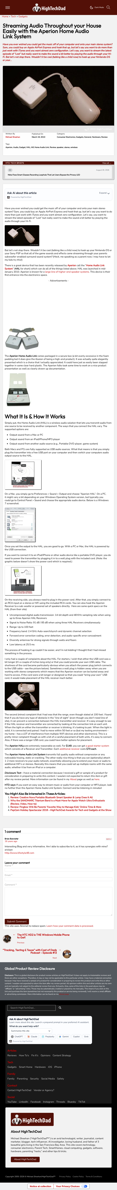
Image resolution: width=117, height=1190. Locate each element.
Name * (9, 865)
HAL (28, 147)
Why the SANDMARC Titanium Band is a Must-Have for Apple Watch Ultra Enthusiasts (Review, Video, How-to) (57, 802)
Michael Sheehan (13, 137)
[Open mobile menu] (7, 7)
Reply (109, 839)
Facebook (36, 1101)
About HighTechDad (25, 1159)
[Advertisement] (58, 302)
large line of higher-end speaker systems (67, 271)
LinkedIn (23, 1101)
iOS (50, 1067)
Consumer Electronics (66, 137)
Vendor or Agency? (44, 1090)
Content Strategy (62, 1055)
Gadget (22, 147)
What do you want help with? (24, 1026)
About (73, 779)
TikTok (81, 1101)
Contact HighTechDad (19, 1090)
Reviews (12, 1055)
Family (11, 1078)
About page (64, 994)
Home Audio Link (42, 147)
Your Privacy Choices (68, 1186)
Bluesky (71, 1101)
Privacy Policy (65, 1176)
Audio (15, 147)
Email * (8, 875)
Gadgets (79, 137)
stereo (67, 147)
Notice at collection (40, 1186)
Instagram (48, 1101)
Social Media (48, 1078)
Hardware (96, 137)
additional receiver (70, 749)
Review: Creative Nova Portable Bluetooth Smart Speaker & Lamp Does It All (51, 797)
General (87, 137)
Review (104, 137)
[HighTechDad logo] (32, 1119)
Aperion (9, 147)
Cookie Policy (78, 1176)
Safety (60, 1078)
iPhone (58, 1067)
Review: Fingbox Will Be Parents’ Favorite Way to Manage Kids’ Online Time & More (55, 807)
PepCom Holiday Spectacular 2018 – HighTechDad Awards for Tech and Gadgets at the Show (60, 810)
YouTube (12, 1101)
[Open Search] (108, 7)
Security (34, 1078)
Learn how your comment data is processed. (70, 926)
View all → (106, 163)
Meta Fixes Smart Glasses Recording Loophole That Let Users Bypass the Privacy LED (44, 175)
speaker (60, 147)
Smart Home (25, 1067)
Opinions (45, 1055)
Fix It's (34, 1055)
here (96, 779)
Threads (60, 1101)
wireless (73, 147)
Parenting (22, 1078)
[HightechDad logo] (50, 7)
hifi (32, 147)
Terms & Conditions (94, 1176)
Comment (11, 884)
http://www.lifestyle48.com (19, 853)
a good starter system (97, 745)
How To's (24, 1055)
